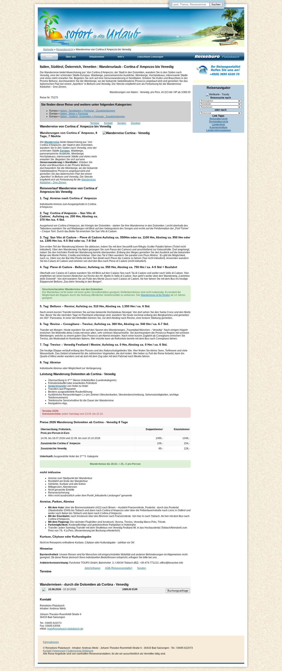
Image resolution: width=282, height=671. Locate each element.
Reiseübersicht (64, 49)
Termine (94, 123)
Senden (121, 123)
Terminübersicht (218, 121)
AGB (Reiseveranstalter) (118, 568)
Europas (65, 150)
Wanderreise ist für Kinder (155, 295)
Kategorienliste (218, 127)
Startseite (48, 49)
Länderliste (218, 124)
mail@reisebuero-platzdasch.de (65, 628)
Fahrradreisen (51, 642)
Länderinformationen (218, 130)
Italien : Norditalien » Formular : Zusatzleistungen (87, 110)
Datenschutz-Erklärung (80, 650)
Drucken (135, 123)
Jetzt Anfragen (92, 568)
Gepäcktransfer (57, 386)
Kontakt (108, 123)
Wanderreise (51, 142)
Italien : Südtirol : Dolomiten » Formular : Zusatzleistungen (92, 116)
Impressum (59, 650)
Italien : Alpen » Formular (74, 113)
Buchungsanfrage (177, 590)
